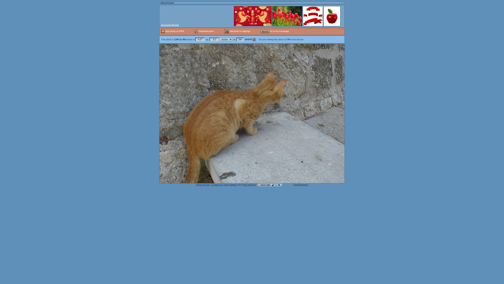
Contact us (216, 184)
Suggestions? (301, 184)
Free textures (249, 184)
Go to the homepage (279, 31)
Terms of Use (203, 184)
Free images (230, 184)
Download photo (206, 31)
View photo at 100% (175, 31)
